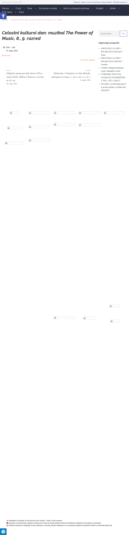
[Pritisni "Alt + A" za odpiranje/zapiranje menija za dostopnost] (3, 531)
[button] (3, 16)
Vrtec (21, 12)
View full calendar (87, 60)
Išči (123, 34)
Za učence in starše (48, 8)
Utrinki (112, 8)
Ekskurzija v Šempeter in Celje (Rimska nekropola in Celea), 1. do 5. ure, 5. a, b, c (70, 76)
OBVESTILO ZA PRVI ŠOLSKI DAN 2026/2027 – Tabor (112, 51)
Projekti (99, 8)
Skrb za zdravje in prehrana (76, 8)
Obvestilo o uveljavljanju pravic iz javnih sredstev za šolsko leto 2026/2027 (113, 87)
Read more (6, 55)
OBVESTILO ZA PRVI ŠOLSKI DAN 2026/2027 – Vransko (112, 61)
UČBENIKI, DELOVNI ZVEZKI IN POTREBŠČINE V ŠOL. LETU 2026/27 (113, 77)
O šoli (18, 8)
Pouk (29, 8)
